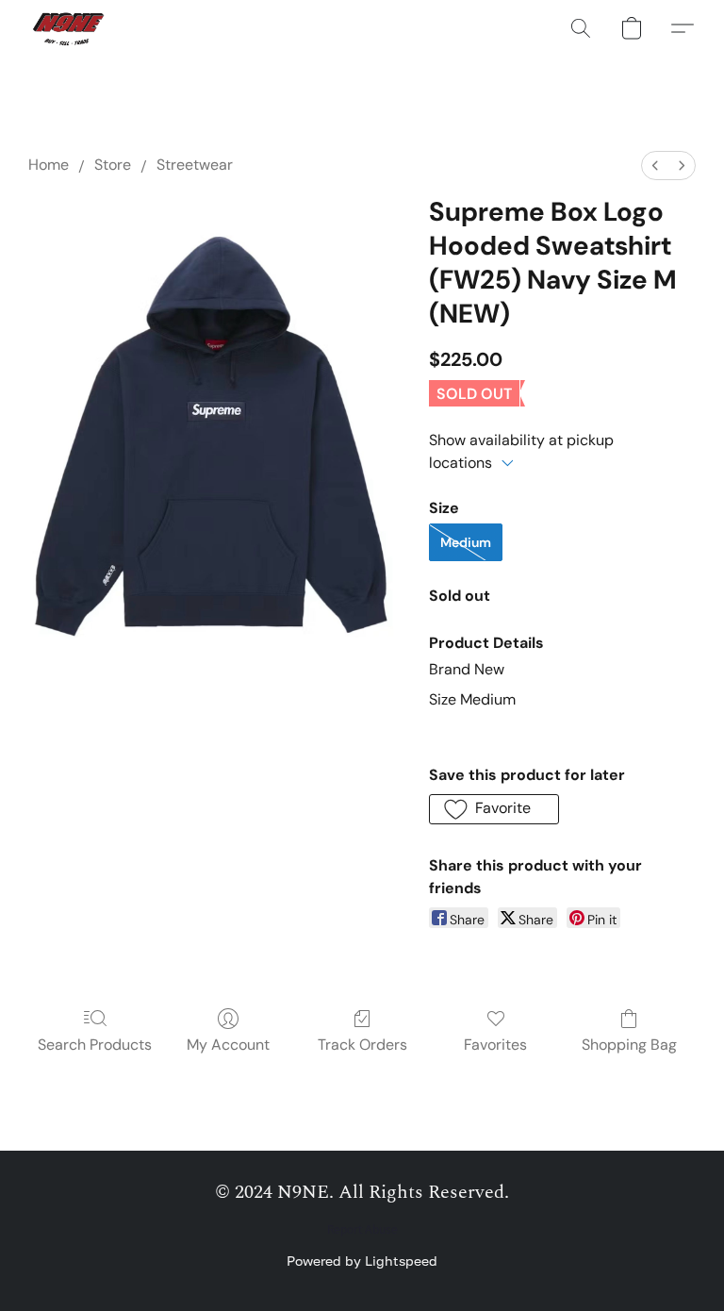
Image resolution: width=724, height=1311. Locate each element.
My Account (228, 1044)
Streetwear (194, 164)
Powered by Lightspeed (362, 1261)
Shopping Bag (629, 1044)
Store (112, 164)
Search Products (95, 1044)
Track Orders (362, 1044)
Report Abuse (362, 1229)
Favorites (495, 1044)
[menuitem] (655, 165)
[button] (69, 28)
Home (48, 164)
